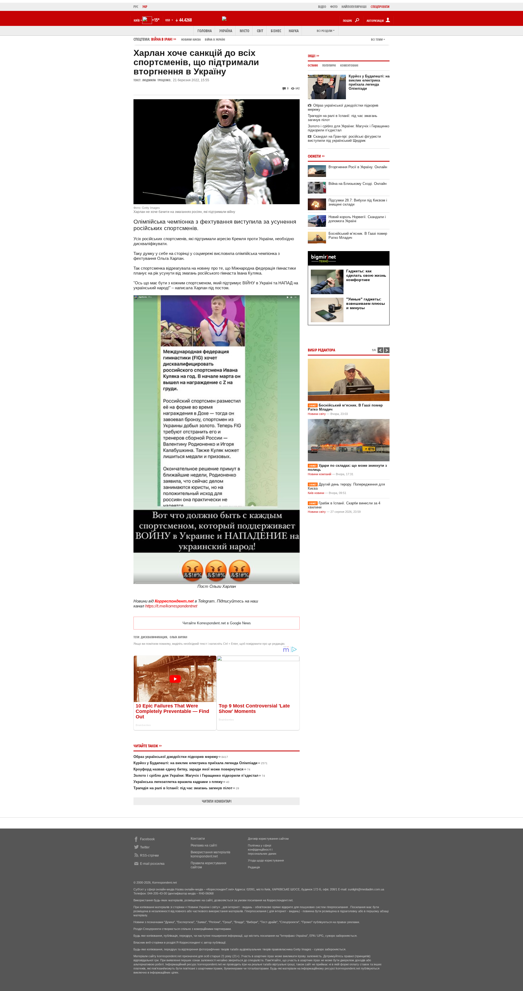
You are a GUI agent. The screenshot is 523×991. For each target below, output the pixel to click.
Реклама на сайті (204, 845)
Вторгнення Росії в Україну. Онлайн (358, 167)
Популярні (329, 65)
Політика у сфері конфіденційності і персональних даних (262, 849)
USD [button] (168, 20)
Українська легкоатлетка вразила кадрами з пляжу (181, 782)
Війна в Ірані (188, 39)
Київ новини (316, 493)
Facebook (147, 839)
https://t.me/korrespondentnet (171, 606)
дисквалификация (154, 637)
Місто (244, 30)
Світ (260, 30)
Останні (313, 65)
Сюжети (314, 156)
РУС (135, 6)
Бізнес (276, 30)
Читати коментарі (217, 801)
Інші (311, 55)
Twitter (145, 847)
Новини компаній (319, 474)
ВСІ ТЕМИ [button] (377, 39)
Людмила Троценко (156, 80)
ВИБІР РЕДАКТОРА (321, 350)
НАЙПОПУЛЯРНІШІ (354, 6)
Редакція (254, 867)
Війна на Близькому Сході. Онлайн (358, 184)
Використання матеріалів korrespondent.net (210, 854)
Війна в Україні (215, 39)
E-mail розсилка (152, 864)
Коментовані (349, 65)
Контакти (198, 839)
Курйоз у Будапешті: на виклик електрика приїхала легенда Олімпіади (200, 763)
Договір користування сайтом (268, 838)
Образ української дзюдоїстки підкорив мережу (180, 757)
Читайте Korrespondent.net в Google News (217, 623)
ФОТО (333, 6)
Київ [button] (137, 20)
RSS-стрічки (149, 855)
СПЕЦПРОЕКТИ (380, 6)
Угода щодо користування (266, 860)
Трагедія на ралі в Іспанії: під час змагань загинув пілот (186, 788)
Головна (204, 30)
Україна (225, 30)
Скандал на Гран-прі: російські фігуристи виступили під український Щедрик (344, 138)
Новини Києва (191, 39)
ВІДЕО (322, 6)
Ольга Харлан (178, 637)
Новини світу (317, 413)
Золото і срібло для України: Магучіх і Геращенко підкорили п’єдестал (199, 775)
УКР (144, 6)
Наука (294, 30)
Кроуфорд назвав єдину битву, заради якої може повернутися (191, 769)
